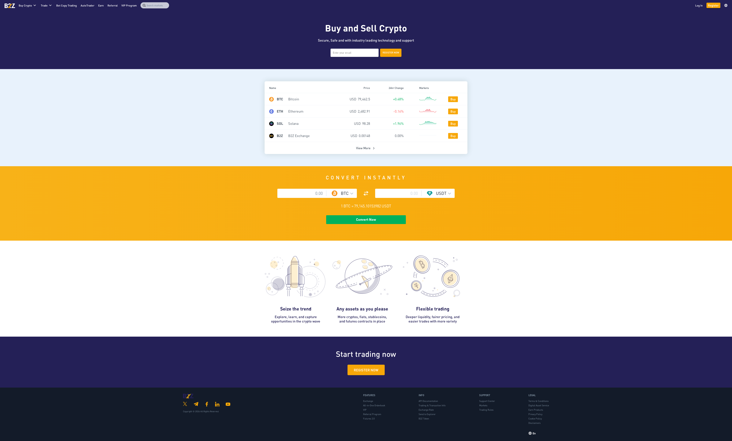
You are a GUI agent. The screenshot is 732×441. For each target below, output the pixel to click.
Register (713, 5)
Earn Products (535, 409)
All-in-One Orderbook (374, 405)
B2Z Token (424, 418)
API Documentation (428, 401)
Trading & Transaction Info (432, 405)
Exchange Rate (426, 409)
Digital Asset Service (538, 405)
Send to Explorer (427, 414)
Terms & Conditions (538, 401)
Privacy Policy (535, 414)
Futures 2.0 (369, 418)
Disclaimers (534, 423)
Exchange (368, 401)
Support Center (487, 401)
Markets (483, 405)
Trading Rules (486, 409)
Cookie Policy (535, 418)
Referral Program (372, 414)
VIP (365, 409)
